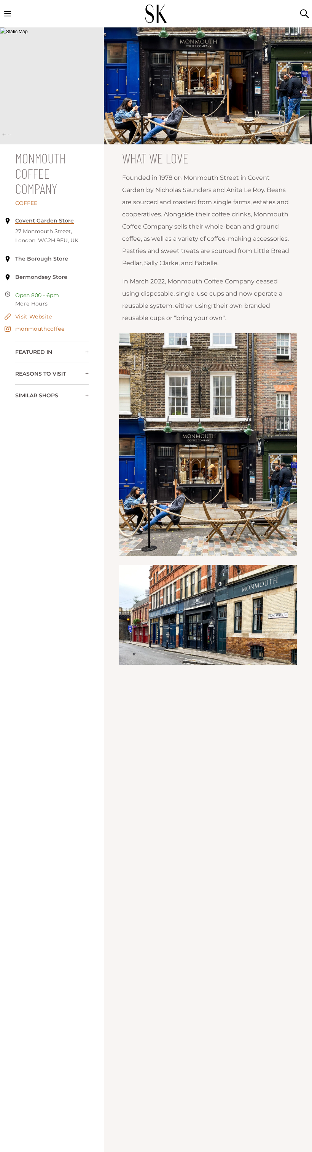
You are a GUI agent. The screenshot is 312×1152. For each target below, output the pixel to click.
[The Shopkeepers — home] (156, 13)
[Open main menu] (7, 13)
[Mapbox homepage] (6, 137)
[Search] (304, 13)
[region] (52, 85)
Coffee (26, 203)
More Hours (31, 303)
